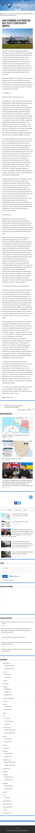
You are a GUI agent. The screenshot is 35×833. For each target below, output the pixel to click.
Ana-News (6, 683)
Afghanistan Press (9, 668)
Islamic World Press (9, 733)
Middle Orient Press (9, 765)
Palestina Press (8, 780)
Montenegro (6, 768)
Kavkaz (5, 736)
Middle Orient (7, 760)
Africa (4, 672)
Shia (4, 795)
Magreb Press (8, 756)
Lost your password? (8, 580)
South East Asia (7, 801)
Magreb (5, 751)
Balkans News (8, 695)
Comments (18, 510)
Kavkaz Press (8, 741)
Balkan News (8, 689)
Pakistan (5, 771)
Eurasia (8, 14)
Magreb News (8, 753)
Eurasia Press (8, 709)
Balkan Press (7, 692)
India (4, 713)
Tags (24, 510)
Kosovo (5, 745)
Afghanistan (6, 663)
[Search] (30, 497)
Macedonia (6, 748)
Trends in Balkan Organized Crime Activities (13, 637)
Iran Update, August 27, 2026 (11, 458)
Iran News (7, 718)
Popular (10, 510)
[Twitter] (19, 503)
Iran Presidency (8, 721)
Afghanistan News (9, 665)
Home (3, 14)
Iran (4, 716)
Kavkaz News (8, 739)
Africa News (7, 674)
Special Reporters (8, 807)
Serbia (5, 792)
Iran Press (7, 724)
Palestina (5, 774)
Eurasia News (8, 706)
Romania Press (8, 788)
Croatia (5, 701)
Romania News (8, 785)
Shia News (7, 797)
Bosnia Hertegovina (8, 698)
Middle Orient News (10, 762)
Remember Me (15, 576)
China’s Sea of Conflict (24, 409)
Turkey (5, 810)
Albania (5, 681)
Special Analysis (7, 804)
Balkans (5, 686)
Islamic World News (10, 730)
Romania (5, 783)
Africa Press (7, 677)
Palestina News (8, 777)
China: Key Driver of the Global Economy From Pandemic (13, 406)
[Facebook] (15, 503)
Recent (3, 510)
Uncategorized (7, 813)
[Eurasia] (17, 5)
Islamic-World (7, 727)
